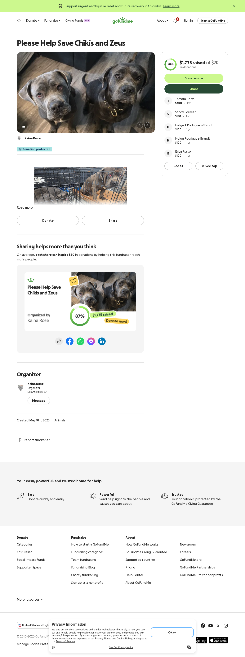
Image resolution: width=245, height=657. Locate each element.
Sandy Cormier (185, 112)
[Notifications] (175, 20)
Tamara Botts (184, 99)
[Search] (19, 20)
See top (211, 166)
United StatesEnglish (36, 625)
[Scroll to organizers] (19, 138)
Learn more (171, 6)
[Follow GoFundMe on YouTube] (210, 625)
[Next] (147, 125)
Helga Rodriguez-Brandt (192, 138)
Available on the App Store (218, 640)
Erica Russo (183, 151)
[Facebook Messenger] (91, 341)
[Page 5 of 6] (35, 127)
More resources (28, 599)
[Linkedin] (102, 341)
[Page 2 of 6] (27, 127)
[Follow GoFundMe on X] (218, 625)
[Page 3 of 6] (30, 127)
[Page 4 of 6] (32, 127)
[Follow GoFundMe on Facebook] (203, 625)
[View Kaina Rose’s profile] (20, 387)
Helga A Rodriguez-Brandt (194, 125)
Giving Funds (77, 20)
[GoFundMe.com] (123, 20)
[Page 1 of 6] (23, 127)
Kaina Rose (36, 383)
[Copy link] (59, 341)
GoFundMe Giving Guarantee (192, 503)
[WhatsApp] (80, 341)
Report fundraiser (37, 440)
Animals (60, 420)
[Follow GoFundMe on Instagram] (226, 625)
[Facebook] (70, 341)
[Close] (234, 6)
